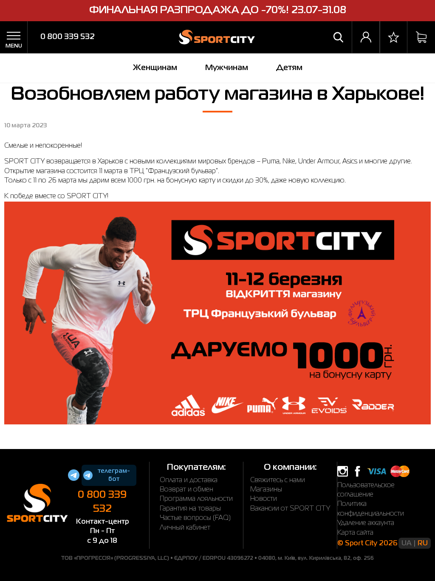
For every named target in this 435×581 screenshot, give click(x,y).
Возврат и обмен (186, 490)
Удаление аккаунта (365, 523)
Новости (263, 499)
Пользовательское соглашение (366, 490)
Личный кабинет (185, 528)
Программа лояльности (196, 499)
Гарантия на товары (190, 509)
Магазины (266, 490)
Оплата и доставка (189, 480)
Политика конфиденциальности (370, 508)
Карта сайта (355, 533)
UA (406, 544)
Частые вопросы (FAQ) (195, 518)
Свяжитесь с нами (277, 480)
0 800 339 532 (67, 37)
